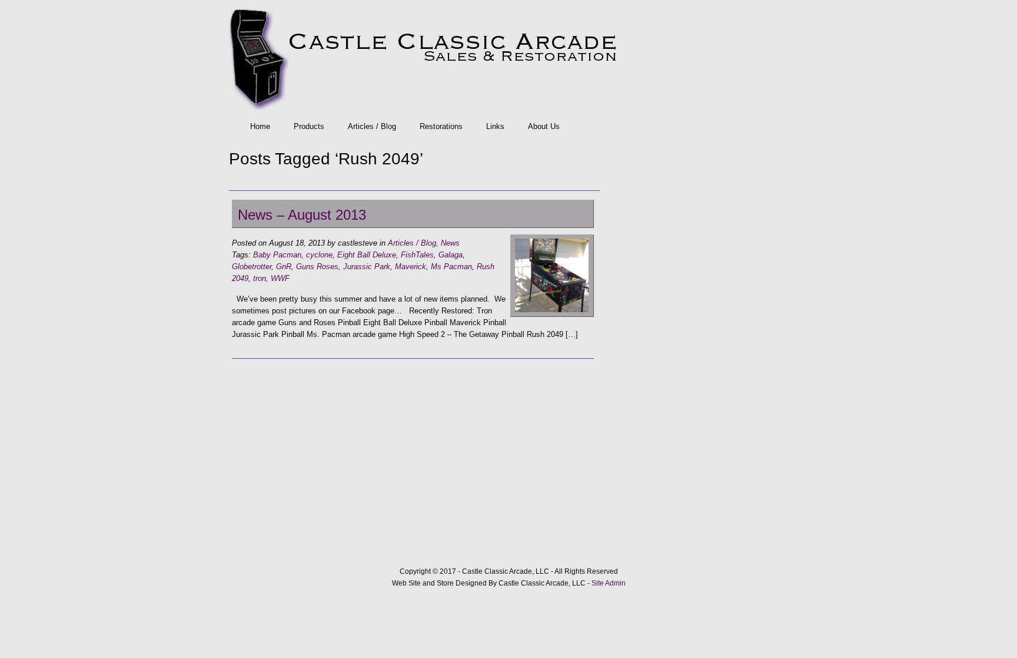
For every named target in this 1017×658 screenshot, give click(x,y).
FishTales (417, 254)
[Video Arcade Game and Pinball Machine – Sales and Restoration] (505, 58)
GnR (283, 266)
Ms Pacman (451, 266)
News (450, 243)
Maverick (410, 266)
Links (495, 126)
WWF (280, 278)
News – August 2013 (302, 215)
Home (260, 126)
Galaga (450, 254)
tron (259, 278)
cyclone (319, 254)
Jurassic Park (366, 266)
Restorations (441, 126)
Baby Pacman (277, 254)
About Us (544, 126)
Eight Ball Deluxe (366, 254)
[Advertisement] (413, 450)
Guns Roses (317, 266)
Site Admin (608, 583)
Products (309, 126)
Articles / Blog (372, 126)
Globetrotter (251, 266)
